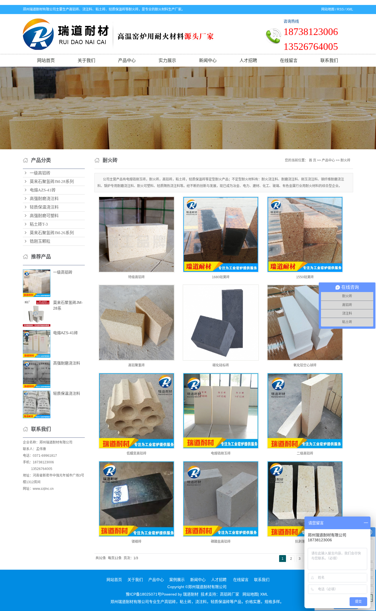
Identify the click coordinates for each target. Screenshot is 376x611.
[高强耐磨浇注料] (36, 374)
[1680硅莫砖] (221, 234)
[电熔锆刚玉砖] (221, 411)
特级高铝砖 (136, 277)
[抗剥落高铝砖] (305, 499)
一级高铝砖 (40, 173)
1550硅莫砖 (305, 277)
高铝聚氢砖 (136, 365)
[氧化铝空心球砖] (305, 323)
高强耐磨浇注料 (44, 198)
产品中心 (127, 60)
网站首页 (46, 60)
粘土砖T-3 (39, 224)
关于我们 (86, 60)
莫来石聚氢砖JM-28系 (68, 305)
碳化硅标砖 (220, 365)
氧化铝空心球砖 (305, 365)
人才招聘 (248, 60)
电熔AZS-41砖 (43, 190)
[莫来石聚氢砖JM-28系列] (36, 313)
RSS (340, 9)
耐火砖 (345, 160)
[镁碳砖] (137, 499)
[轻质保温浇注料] (36, 404)
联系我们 (329, 60)
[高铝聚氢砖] (137, 323)
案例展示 (177, 579)
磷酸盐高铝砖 (221, 542)
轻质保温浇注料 (44, 207)
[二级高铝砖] (305, 411)
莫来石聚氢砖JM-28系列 (52, 181)
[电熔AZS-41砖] (36, 344)
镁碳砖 (136, 542)
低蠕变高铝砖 (136, 453)
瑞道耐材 (190, 594)
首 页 (312, 160)
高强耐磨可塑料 (44, 215)
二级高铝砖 (305, 453)
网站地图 (327, 9)
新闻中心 (208, 60)
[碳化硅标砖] (221, 323)
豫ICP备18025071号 (143, 594)
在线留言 (289, 60)
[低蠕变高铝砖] (137, 411)
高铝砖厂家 (229, 594)
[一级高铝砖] (36, 283)
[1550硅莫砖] (305, 234)
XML (349, 9)
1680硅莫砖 (221, 277)
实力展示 (167, 60)
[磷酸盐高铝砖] (221, 499)
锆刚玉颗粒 (40, 241)
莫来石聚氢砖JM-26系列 (52, 233)
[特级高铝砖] (137, 234)
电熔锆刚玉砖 (221, 453)
